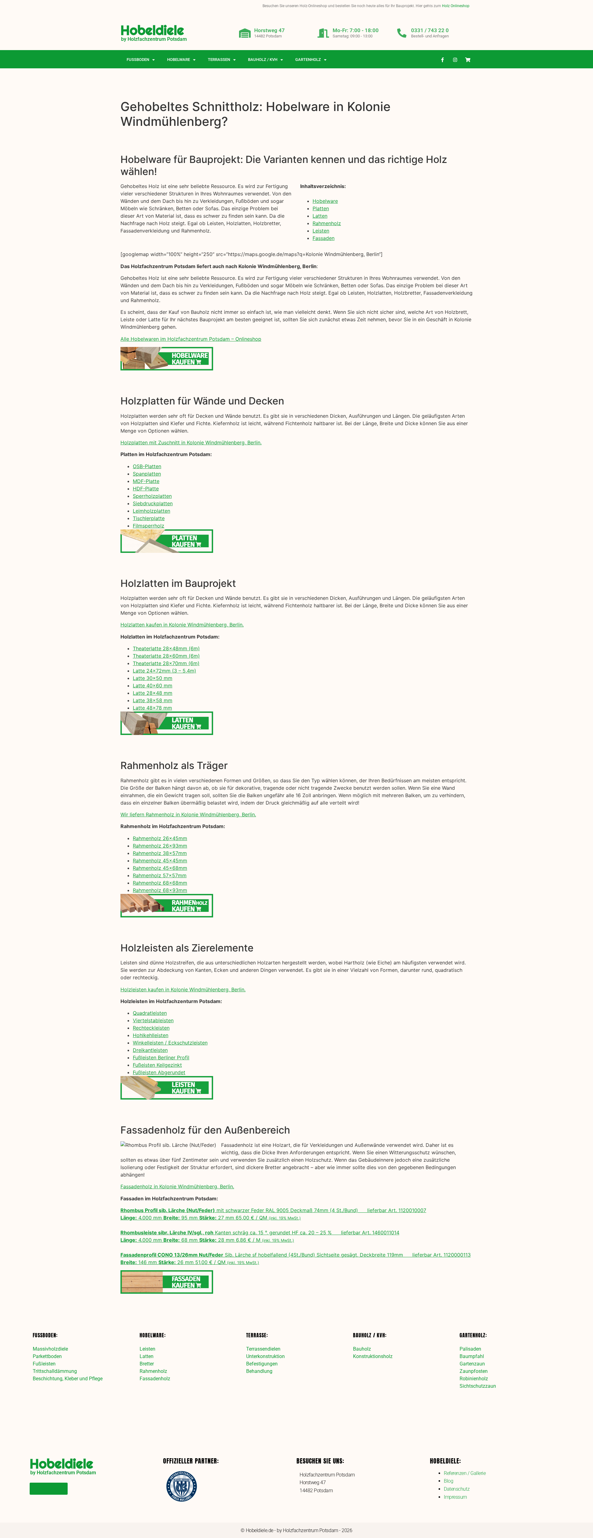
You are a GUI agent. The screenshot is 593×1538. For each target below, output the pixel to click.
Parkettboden (47, 1356)
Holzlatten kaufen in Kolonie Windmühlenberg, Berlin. (182, 625)
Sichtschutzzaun (478, 1386)
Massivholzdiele (50, 1349)
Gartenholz (308, 59)
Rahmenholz (327, 223)
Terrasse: (257, 1335)
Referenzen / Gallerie (465, 1473)
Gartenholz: (473, 1335)
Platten (321, 208)
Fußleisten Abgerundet (159, 1072)
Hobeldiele (152, 30)
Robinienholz (474, 1379)
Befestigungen (262, 1364)
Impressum (455, 1497)
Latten (320, 216)
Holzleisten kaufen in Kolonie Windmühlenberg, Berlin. (183, 989)
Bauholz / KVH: (370, 1335)
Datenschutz (456, 1489)
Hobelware (178, 59)
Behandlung (259, 1371)
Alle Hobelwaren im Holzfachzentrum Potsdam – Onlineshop (190, 339)
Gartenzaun (472, 1364)
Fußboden (138, 59)
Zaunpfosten (474, 1371)
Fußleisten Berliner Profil (161, 1057)
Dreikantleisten (150, 1050)
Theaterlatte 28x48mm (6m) (166, 648)
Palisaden (470, 1349)
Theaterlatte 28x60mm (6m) (166, 656)
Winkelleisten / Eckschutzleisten (170, 1043)
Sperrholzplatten (152, 496)
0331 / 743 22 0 (430, 30)
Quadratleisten (150, 1013)
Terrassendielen (263, 1349)
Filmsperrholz (148, 526)
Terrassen (219, 59)
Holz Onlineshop (455, 6)
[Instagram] (455, 59)
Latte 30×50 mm (152, 678)
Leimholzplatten (151, 511)
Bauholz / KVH (262, 59)
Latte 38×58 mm (152, 700)
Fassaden (323, 238)
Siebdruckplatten (153, 503)
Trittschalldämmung (55, 1371)
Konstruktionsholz (373, 1356)
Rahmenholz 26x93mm (160, 846)
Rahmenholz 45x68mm (160, 868)
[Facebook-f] (442, 59)
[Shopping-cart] (468, 59)
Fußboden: (45, 1335)
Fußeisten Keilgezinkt (157, 1065)
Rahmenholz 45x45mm (160, 860)
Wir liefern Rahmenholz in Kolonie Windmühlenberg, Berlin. (188, 814)
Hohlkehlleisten (150, 1035)
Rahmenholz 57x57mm (160, 875)
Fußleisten (44, 1364)
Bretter (147, 1364)
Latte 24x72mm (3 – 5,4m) (164, 671)
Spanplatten (147, 474)
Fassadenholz (155, 1379)
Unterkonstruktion (265, 1356)
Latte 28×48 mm (152, 693)
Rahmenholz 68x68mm (160, 883)
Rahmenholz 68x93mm (160, 890)
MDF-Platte (146, 481)
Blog (448, 1481)
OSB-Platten (147, 466)
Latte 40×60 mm (152, 685)
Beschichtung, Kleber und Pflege (68, 1379)
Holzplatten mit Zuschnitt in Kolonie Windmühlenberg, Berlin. (191, 442)
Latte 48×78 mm (152, 708)
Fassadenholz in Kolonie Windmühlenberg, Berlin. (177, 1186)
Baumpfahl (472, 1356)
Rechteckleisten (151, 1028)
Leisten (321, 231)
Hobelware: (153, 1335)
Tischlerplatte (149, 518)
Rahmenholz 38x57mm (160, 853)
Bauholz (362, 1349)
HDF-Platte (146, 488)
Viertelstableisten (153, 1020)
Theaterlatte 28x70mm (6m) (166, 663)
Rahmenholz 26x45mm (160, 838)
